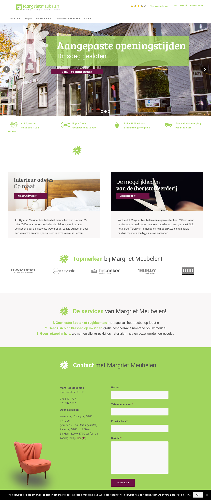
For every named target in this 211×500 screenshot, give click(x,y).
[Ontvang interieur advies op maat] (54, 191)
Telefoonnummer (122, 404)
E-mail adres (119, 421)
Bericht (116, 438)
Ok (197, 495)
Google (81, 438)
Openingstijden (196, 5)
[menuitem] (149, 6)
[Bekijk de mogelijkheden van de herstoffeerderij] (157, 191)
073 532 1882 (68, 403)
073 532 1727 (178, 5)
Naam (115, 387)
